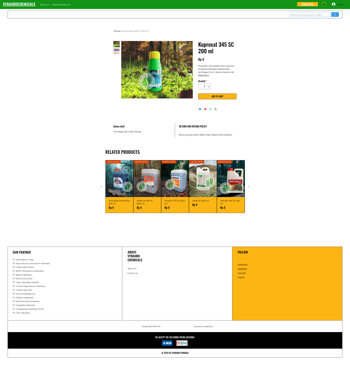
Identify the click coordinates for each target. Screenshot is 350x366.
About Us (132, 268)
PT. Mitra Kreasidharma (24, 294)
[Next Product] (248, 186)
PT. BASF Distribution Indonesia (28, 271)
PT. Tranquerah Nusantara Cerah (28, 309)
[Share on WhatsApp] (210, 109)
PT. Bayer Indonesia (22, 275)
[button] (324, 4)
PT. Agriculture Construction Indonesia (31, 263)
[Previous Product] (101, 186)
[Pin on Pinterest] (205, 109)
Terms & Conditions (203, 326)
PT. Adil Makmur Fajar (23, 259)
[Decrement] (200, 86)
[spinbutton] (204, 86)
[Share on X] (215, 109)
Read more (203, 75)
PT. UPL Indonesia (21, 313)
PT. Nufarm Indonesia (23, 297)
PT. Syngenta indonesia (24, 305)
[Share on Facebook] (200, 109)
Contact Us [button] (132, 273)
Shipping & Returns (151, 326)
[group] (175, 186)
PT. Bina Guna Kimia (22, 278)
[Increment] (208, 86)
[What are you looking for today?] (335, 14)
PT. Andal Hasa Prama (23, 267)
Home (116, 31)
